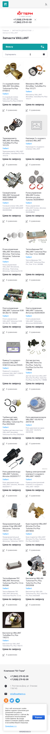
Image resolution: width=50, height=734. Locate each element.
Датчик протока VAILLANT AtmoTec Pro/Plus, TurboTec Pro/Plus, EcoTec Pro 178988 (34, 365)
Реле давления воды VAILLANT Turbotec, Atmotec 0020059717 (11, 474)
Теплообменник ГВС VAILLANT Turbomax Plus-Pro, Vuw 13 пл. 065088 (36, 251)
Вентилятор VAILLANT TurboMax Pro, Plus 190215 (12, 635)
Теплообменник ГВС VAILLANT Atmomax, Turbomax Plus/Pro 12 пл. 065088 (13, 581)
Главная (6, 30)
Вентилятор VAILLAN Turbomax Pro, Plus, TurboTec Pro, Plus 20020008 (34, 581)
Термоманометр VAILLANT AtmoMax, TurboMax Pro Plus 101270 (11, 141)
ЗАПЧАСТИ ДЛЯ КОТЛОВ (21, 30)
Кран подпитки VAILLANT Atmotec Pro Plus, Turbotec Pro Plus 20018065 (36, 527)
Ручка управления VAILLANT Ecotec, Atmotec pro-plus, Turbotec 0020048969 (35, 196)
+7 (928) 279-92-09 (22, 19)
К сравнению (11, 110)
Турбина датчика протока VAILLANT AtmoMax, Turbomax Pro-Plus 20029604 (13, 420)
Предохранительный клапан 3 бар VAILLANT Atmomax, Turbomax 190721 (12, 527)
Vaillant (6, 94)
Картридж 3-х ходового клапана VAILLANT (36, 139)
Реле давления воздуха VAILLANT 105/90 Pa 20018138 (36, 419)
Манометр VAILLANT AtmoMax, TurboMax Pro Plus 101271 (36, 86)
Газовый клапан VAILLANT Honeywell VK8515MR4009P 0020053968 (11, 196)
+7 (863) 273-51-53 (22, 22)
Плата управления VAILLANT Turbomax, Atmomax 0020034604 (35, 310)
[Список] (44, 54)
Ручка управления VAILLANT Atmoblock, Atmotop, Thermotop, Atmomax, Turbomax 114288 (11, 254)
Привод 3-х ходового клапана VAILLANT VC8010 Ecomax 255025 (12, 362)
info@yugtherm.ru (17, 694)
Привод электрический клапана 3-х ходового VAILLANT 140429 (35, 474)
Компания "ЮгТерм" (14, 671)
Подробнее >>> (11, 726)
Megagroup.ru (25, 731)
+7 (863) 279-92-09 (19, 676)
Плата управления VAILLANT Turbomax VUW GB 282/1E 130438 (13, 310)
